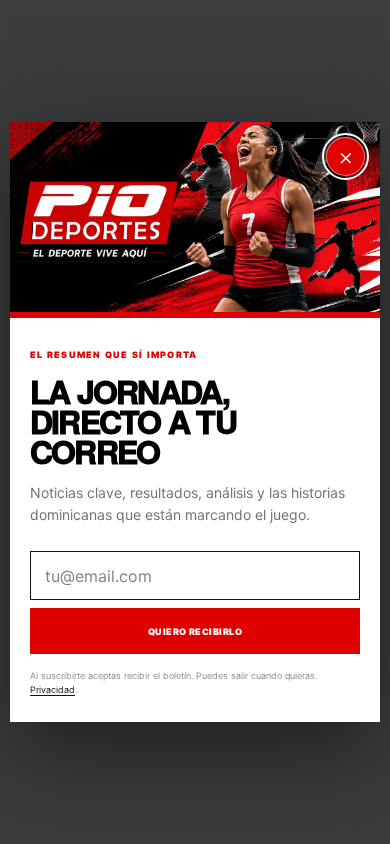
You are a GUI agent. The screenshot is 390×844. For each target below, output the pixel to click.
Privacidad (52, 689)
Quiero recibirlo (195, 630)
